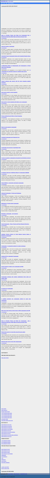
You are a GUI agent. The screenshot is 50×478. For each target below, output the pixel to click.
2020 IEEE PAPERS (5, 420)
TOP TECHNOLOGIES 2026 (6, 414)
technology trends (4, 419)
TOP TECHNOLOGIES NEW (6, 413)
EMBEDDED (3, 455)
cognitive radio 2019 (5, 467)
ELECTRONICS (4, 456)
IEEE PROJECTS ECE (5, 449)
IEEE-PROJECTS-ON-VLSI (6, 436)
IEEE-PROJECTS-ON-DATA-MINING (8, 432)
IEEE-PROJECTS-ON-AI (5, 433)
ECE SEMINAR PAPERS (5, 442)
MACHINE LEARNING (5, 462)
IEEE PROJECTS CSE (5, 450)
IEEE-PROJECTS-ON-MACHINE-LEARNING (9, 435)
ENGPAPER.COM (23, 473)
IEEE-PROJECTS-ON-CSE (6, 424)
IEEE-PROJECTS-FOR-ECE (6, 427)
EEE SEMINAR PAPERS (5, 443)
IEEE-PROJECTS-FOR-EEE (6, 426)
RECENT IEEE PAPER (5, 411)
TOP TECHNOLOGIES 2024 (6, 417)
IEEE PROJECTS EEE (5, 452)
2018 (12, 420)
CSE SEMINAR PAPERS (5, 440)
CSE (2, 3)
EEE (7, 3)
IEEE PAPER (10, 1)
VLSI (2, 458)
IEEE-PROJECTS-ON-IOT (6, 430)
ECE (4, 3)
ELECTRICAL (3, 461)
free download (16, 37)
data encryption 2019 (5, 468)
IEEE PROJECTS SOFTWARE (7, 429)
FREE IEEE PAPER (5, 357)
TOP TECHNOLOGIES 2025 (6, 416)
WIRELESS (3, 459)
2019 (10, 420)
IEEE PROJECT (11, 3)
